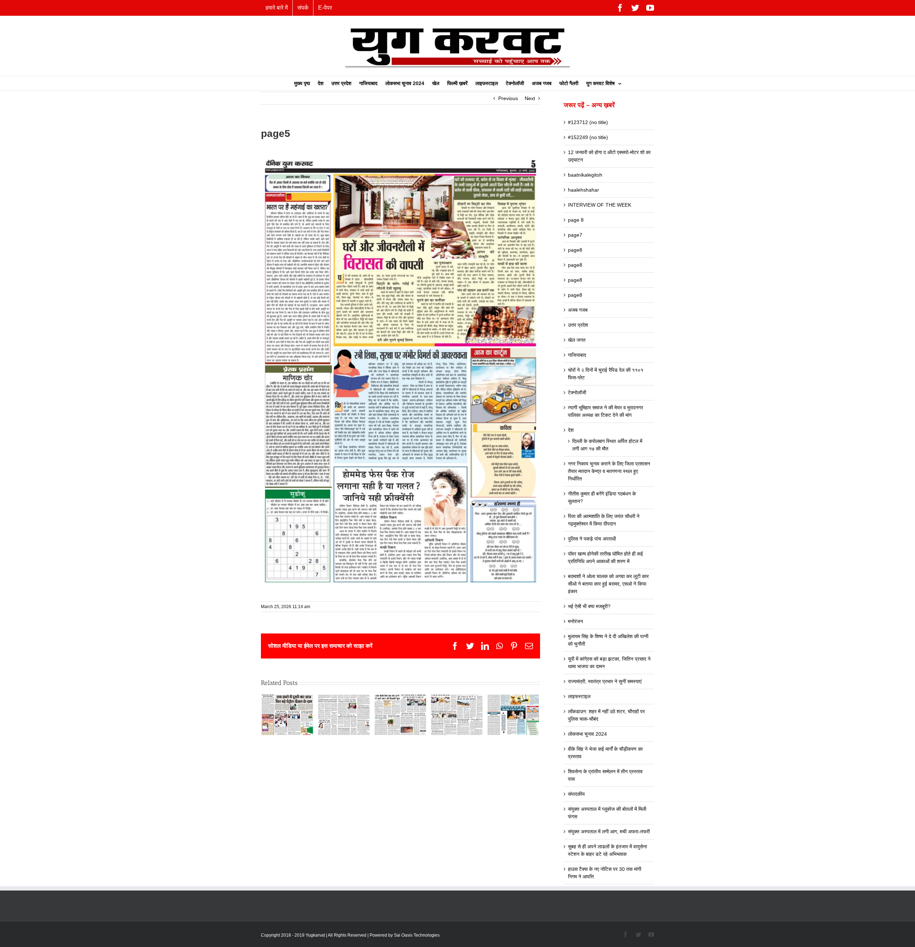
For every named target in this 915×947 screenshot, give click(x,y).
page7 (575, 235)
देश (571, 430)
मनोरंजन (575, 621)
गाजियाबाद (577, 355)
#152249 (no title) (588, 137)
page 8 (576, 220)
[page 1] (287, 714)
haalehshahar (583, 190)
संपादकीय (576, 794)
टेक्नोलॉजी (577, 392)
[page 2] (343, 714)
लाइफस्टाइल (579, 696)
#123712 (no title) (588, 122)
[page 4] (456, 714)
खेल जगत (576, 340)
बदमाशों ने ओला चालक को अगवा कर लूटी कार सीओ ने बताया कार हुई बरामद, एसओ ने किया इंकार (608, 583)
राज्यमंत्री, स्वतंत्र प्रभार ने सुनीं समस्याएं (605, 681)
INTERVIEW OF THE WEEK (599, 205)
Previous (508, 98)
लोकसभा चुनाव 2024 (587, 734)
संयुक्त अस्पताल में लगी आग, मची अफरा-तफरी (609, 831)
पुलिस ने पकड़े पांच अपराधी (592, 539)
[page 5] (513, 714)
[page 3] (400, 714)
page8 (575, 250)
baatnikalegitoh (585, 175)
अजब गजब (578, 310)
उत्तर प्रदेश (578, 325)
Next (530, 98)
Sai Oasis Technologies (417, 935)
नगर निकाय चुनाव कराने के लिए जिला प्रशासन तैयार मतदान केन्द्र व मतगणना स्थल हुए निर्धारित (609, 471)
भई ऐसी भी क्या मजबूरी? (589, 606)
